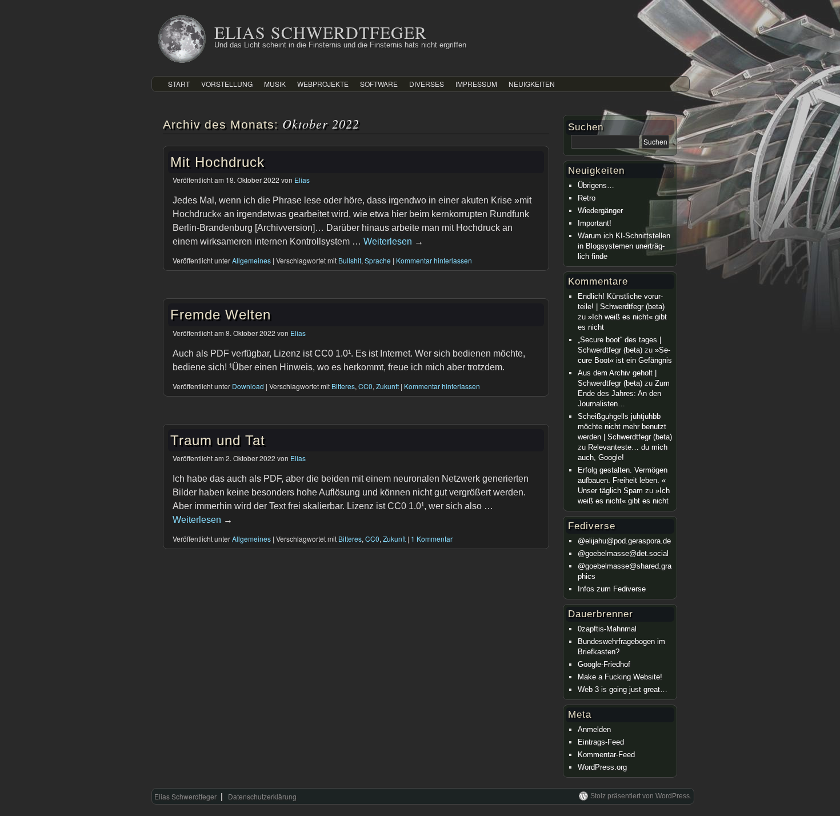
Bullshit (349, 260)
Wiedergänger (600, 210)
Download (248, 386)
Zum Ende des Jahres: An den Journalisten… (624, 393)
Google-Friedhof (604, 664)
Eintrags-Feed (601, 742)
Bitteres (343, 386)
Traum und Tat (217, 440)
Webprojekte (323, 84)
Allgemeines (251, 260)
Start (179, 84)
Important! (594, 223)
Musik (275, 84)
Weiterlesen (393, 241)
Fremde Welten (220, 314)
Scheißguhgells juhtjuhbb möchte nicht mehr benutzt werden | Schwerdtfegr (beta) (625, 426)
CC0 (365, 386)
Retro (586, 198)
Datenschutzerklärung (262, 796)
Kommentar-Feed (606, 754)
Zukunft (387, 386)
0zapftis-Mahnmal (607, 629)
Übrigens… (596, 185)
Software (379, 84)
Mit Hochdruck (217, 162)
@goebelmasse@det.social (623, 553)
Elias (302, 180)
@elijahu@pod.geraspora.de (624, 541)
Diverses (426, 84)
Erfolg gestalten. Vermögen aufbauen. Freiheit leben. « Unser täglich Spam (622, 480)
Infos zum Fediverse (612, 589)
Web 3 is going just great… (622, 689)
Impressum (476, 84)
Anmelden (594, 729)
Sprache (378, 260)
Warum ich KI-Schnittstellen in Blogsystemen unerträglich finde (624, 246)
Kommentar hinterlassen (434, 260)
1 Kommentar (432, 538)
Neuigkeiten (532, 84)
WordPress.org (602, 767)
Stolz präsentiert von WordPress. (640, 796)
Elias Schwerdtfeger (320, 32)
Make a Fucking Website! (620, 677)
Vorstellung (227, 84)
